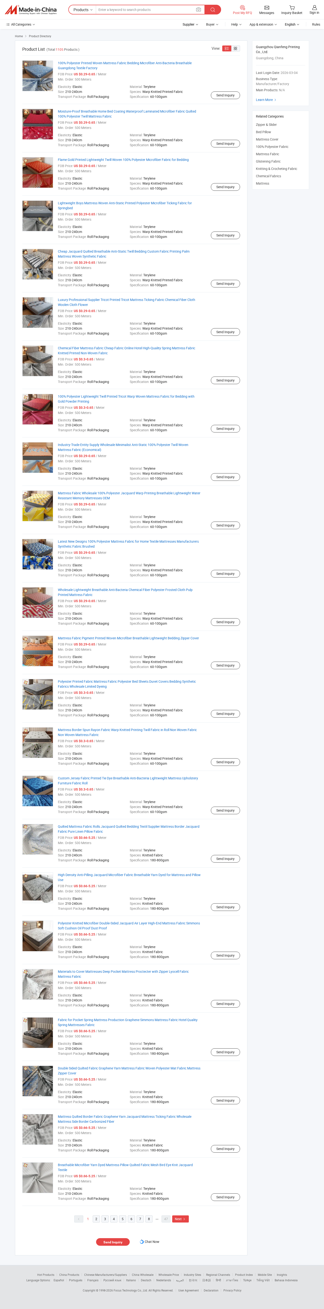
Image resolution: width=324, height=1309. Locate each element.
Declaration (211, 1290)
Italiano (131, 1280)
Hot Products (45, 1275)
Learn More (266, 99)
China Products (69, 1275)
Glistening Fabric (268, 161)
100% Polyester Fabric (272, 146)
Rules (316, 24)
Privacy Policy (232, 1290)
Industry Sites (192, 1275)
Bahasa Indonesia (286, 1280)
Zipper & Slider (266, 124)
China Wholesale (142, 1275)
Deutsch (146, 1280)
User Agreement (188, 1290)
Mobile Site (265, 1275)
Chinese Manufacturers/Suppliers (105, 1275)
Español (59, 1280)
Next (180, 1219)
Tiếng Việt (263, 1280)
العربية (180, 1280)
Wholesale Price (168, 1275)
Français (92, 1280)
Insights (282, 1275)
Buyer (210, 24)
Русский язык (112, 1280)
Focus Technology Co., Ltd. (131, 1290)
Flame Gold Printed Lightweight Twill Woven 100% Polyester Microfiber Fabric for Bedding (123, 159)
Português (75, 1280)
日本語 (206, 1280)
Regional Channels (218, 1275)
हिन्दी (218, 1280)
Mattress (262, 183)
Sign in (314, 12)
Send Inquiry (225, 95)
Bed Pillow (263, 132)
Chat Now (152, 1241)
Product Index (244, 1275)
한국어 (193, 1280)
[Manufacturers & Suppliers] (30, 10)
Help (234, 24)
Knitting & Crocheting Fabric (276, 168)
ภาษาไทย (232, 1280)
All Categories (21, 24)
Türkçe (247, 1280)
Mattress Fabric (267, 154)
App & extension (261, 24)
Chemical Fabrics (268, 176)
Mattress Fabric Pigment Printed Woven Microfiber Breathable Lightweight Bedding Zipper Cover (128, 638)
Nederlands (163, 1280)
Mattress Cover (267, 139)
